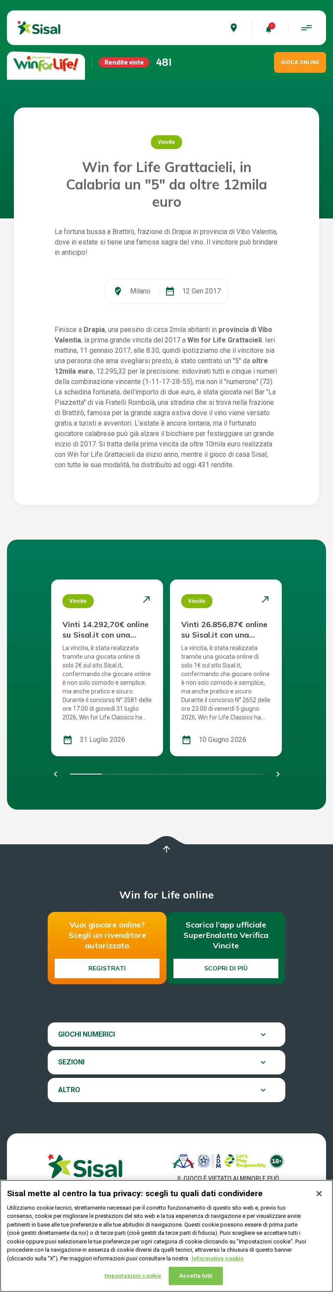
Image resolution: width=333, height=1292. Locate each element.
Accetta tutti (196, 1275)
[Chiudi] (319, 1193)
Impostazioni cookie (132, 1275)
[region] (166, 1236)
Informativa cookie (218, 1258)
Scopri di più (226, 968)
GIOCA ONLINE (300, 62)
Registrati (107, 968)
